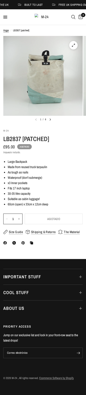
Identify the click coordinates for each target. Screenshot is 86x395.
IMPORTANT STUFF (22, 277)
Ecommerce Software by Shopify (56, 378)
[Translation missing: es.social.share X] (15, 243)
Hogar (6, 30)
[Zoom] (73, 45)
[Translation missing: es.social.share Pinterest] (24, 243)
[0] (80, 17)
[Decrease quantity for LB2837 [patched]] (7, 219)
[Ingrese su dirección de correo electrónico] (78, 353)
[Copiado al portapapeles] (32, 243)
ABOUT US (13, 308)
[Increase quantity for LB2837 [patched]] (19, 219)
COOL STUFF (16, 292)
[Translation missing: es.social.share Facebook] (6, 243)
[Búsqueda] (73, 17)
